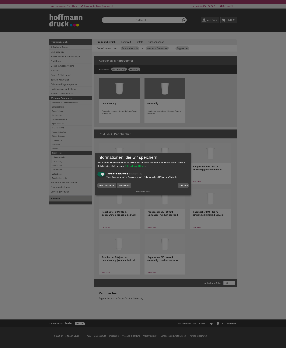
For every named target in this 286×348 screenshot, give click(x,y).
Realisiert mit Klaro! (143, 191)
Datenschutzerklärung (135, 165)
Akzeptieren (124, 185)
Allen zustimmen (106, 185)
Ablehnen (183, 185)
